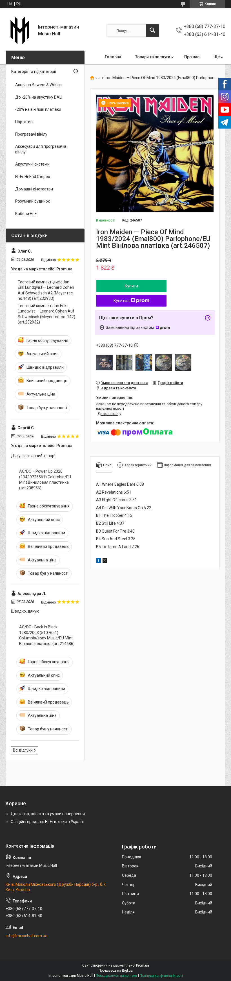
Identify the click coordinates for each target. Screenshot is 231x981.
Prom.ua (142, 965)
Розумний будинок (32, 201)
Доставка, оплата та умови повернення (48, 813)
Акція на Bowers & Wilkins (38, 85)
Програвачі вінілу (31, 134)
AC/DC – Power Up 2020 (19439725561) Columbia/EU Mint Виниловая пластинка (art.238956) (45, 479)
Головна (113, 57)
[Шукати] (152, 30)
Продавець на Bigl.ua (116, 971)
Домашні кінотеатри (34, 189)
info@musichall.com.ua (26, 936)
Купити (131, 286)
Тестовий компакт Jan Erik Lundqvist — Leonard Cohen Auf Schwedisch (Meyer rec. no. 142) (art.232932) (46, 314)
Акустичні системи (32, 164)
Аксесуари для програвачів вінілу (40, 149)
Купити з (122, 300)
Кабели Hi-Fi (26, 213)
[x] (105, 561)
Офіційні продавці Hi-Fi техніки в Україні (47, 821)
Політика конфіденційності (161, 976)
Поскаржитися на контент (116, 976)
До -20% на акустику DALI (38, 97)
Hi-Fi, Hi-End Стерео (32, 176)
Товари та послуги (152, 57)
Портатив (24, 122)
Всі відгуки (23, 750)
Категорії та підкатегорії (33, 71)
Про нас (191, 57)
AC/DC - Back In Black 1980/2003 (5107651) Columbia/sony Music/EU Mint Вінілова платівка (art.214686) (47, 635)
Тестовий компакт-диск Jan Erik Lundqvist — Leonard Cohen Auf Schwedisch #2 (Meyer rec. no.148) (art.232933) (46, 290)
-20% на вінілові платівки (38, 109)
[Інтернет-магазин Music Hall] (20, 30)
